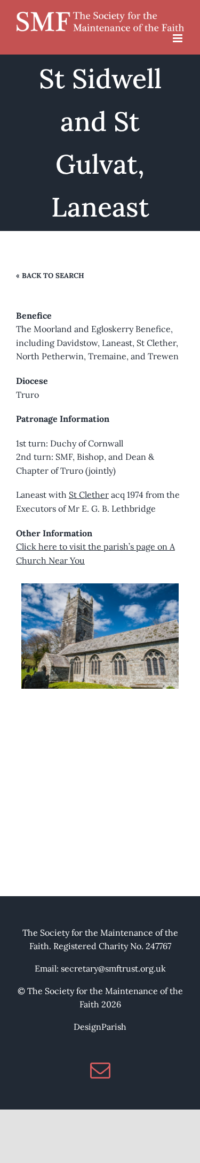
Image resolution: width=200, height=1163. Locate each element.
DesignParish (100, 1026)
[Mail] (100, 1070)
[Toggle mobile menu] (178, 38)
